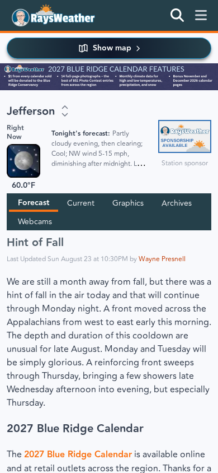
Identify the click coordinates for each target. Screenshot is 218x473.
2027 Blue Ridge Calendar (75, 429)
